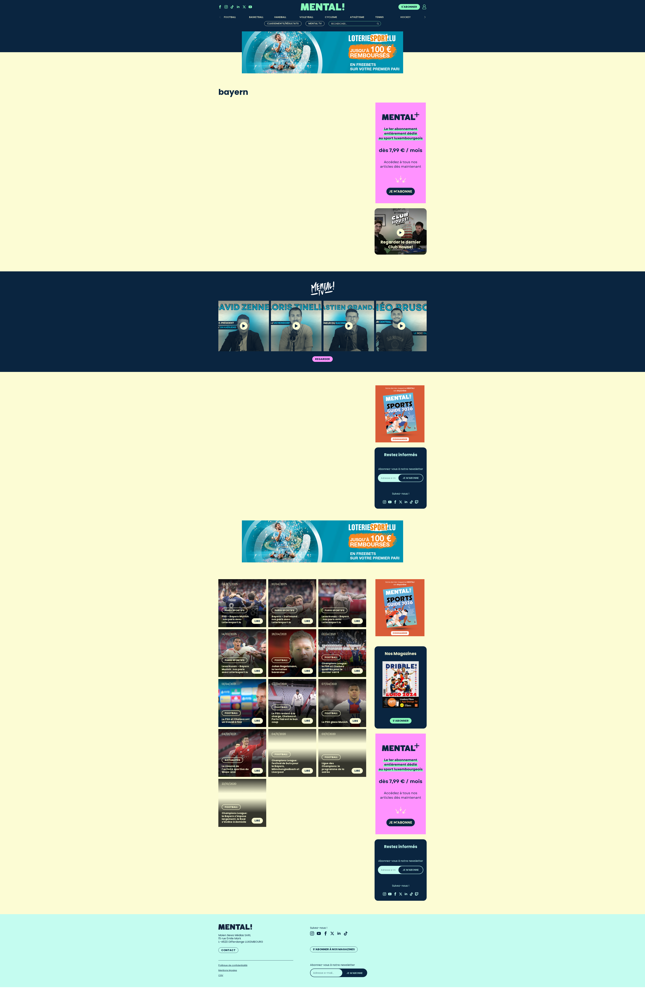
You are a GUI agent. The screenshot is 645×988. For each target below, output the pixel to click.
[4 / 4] (400, 684)
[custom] (232, 7)
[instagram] (226, 7)
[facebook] (220, 7)
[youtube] (250, 7)
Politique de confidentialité (232, 965)
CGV (220, 975)
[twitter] (244, 7)
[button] (425, 17)
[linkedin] (238, 7)
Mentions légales (227, 970)
